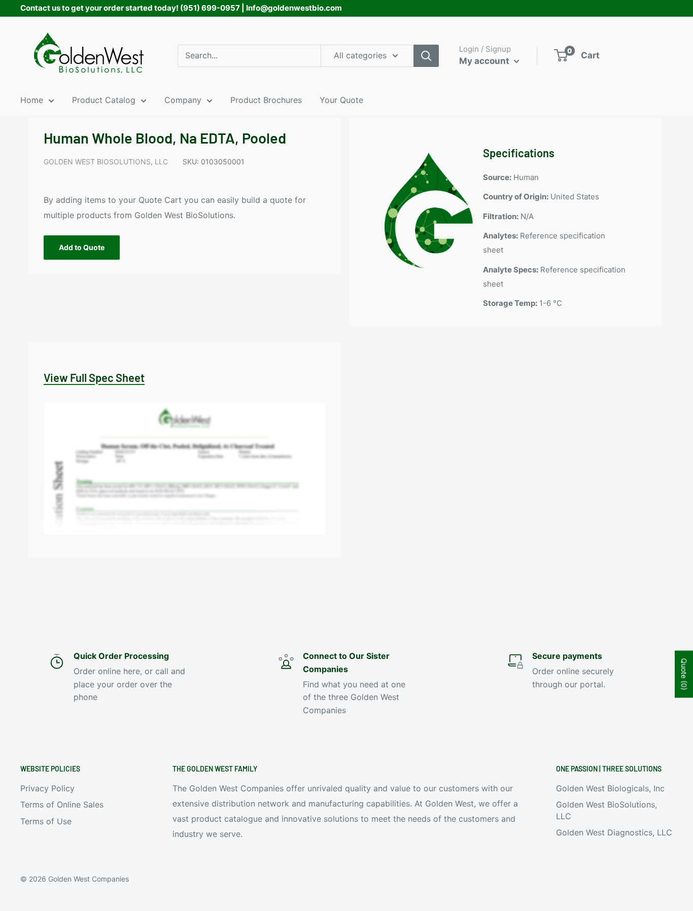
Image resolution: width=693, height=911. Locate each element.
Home (31, 100)
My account (485, 61)
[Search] (426, 56)
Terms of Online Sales (61, 804)
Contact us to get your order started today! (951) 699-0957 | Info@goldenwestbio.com (181, 8)
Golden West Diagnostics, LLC (614, 832)
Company (182, 100)
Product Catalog (103, 100)
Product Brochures (266, 100)
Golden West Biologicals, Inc (610, 788)
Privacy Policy (47, 788)
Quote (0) (684, 674)
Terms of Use (46, 821)
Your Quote (341, 100)
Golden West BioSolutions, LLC (106, 161)
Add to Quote (82, 247)
